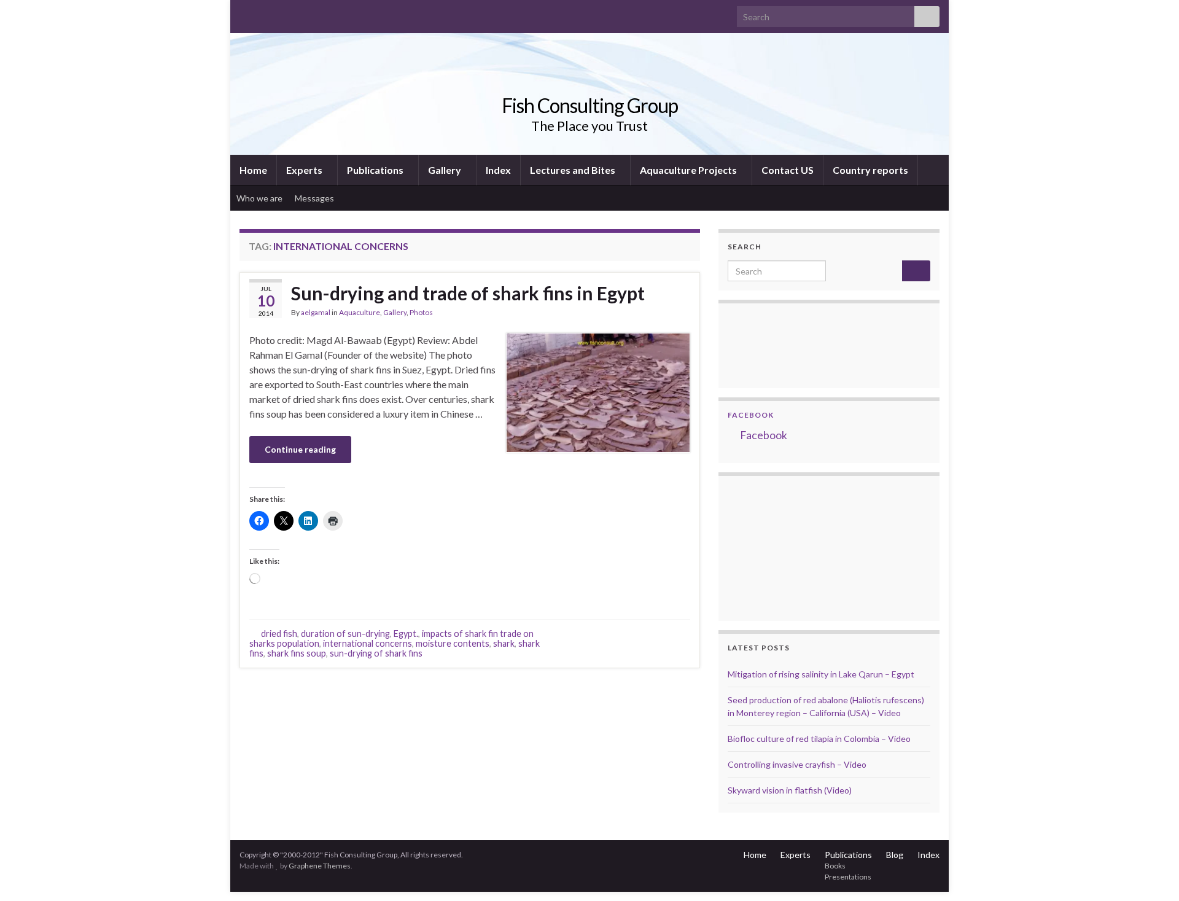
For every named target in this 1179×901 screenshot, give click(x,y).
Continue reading (300, 449)
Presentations (848, 876)
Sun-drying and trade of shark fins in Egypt (468, 293)
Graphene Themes (320, 865)
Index (498, 170)
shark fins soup (296, 653)
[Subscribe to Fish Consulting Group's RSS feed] (245, 13)
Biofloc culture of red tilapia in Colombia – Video (819, 738)
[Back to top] (1151, 873)
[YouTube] (284, 13)
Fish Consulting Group (590, 105)
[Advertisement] (789, 546)
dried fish (279, 633)
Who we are (259, 198)
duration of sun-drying (345, 633)
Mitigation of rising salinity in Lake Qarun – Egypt (821, 674)
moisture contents (452, 643)
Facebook (751, 414)
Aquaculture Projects (689, 170)
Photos (421, 312)
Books (835, 865)
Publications (376, 170)
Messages (315, 198)
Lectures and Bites (573, 170)
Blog (894, 854)
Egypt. (406, 633)
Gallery (445, 170)
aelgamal (315, 312)
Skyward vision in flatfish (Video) (790, 790)
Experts (305, 170)
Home (253, 170)
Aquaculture (359, 312)
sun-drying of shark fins (376, 653)
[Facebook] (265, 13)
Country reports (870, 170)
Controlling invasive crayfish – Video (797, 764)
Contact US (787, 170)
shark (504, 643)
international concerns (367, 643)
